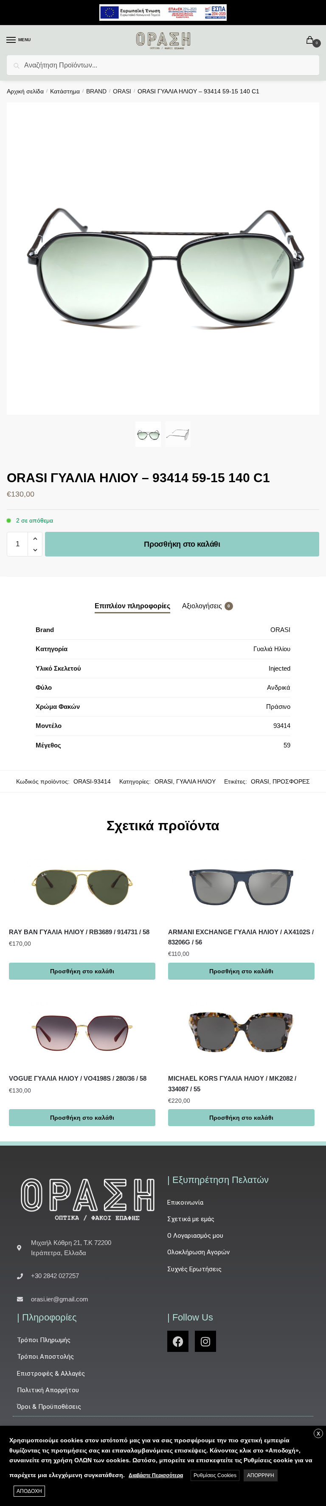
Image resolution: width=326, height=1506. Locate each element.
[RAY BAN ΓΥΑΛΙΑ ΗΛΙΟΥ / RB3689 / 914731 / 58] (82, 884)
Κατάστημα (65, 91)
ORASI (122, 91)
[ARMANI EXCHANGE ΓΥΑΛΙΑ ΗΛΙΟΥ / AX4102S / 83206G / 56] (241, 884)
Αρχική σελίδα (25, 91)
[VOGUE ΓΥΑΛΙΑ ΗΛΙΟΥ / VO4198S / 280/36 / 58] (82, 1031)
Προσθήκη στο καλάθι (182, 544)
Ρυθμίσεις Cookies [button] (215, 1475)
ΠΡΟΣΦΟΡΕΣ (291, 781)
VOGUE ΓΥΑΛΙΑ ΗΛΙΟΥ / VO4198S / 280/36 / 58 (77, 1078)
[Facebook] (177, 1341)
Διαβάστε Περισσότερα (156, 1475)
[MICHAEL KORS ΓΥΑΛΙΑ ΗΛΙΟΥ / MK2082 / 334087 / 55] (241, 1031)
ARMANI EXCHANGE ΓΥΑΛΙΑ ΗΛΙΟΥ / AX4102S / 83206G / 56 (241, 937)
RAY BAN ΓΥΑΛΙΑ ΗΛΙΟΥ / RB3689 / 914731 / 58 (79, 932)
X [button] (318, 1434)
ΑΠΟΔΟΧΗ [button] (29, 1491)
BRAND (96, 91)
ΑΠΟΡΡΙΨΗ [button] (260, 1475)
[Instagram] (205, 1341)
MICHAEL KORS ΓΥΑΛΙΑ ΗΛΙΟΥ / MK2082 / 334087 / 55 (232, 1083)
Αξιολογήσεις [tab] (202, 606)
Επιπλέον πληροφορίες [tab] (132, 606)
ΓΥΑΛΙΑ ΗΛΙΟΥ (196, 781)
